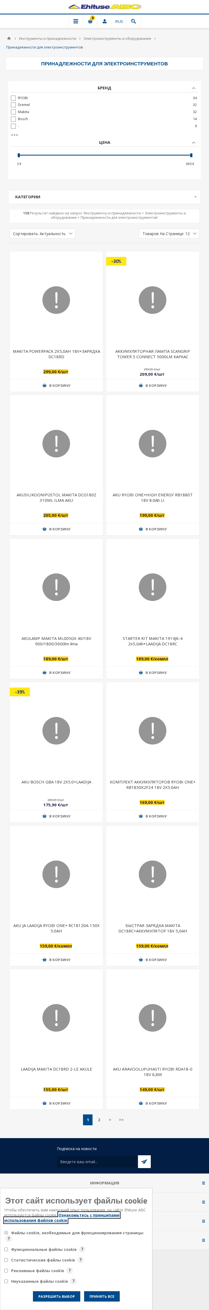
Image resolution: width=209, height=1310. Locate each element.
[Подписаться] (144, 1161)
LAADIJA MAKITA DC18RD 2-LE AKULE (56, 1069)
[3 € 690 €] (104, 155)
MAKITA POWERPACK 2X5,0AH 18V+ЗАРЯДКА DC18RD (56, 353)
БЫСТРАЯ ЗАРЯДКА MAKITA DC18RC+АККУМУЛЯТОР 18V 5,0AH (152, 928)
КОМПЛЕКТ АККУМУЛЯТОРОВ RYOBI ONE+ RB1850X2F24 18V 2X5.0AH (153, 784)
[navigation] (104, 130)
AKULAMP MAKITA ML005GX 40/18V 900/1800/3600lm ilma (56, 641)
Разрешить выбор (56, 1296)
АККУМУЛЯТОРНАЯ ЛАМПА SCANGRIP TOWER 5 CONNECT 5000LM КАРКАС (152, 353)
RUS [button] (119, 21)
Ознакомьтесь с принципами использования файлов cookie (61, 1217)
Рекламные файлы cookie (37, 1270)
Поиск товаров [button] (133, 21)
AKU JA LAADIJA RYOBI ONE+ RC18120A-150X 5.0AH (56, 928)
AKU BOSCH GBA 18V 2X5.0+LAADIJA (56, 782)
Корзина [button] (90, 21)
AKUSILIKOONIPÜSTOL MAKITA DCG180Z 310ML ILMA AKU (56, 497)
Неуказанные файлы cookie (39, 1281)
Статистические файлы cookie (43, 1260)
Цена (104, 142)
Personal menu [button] (104, 21)
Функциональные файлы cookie (44, 1249)
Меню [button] (76, 21)
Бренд (104, 87)
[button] (56, 385)
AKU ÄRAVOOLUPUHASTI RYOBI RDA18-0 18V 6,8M (152, 1071)
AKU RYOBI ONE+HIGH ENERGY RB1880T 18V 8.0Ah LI (153, 497)
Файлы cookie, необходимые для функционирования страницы (77, 1232)
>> (121, 1119)
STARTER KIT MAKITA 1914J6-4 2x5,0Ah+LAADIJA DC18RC (153, 641)
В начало (9, 38)
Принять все (102, 1296)
